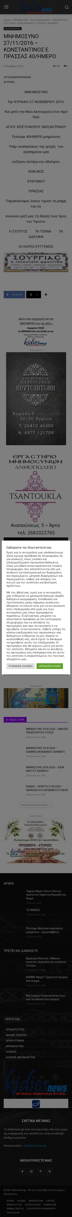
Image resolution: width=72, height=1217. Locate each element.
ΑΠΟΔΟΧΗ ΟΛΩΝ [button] (49, 666)
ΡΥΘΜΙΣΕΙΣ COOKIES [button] (20, 666)
